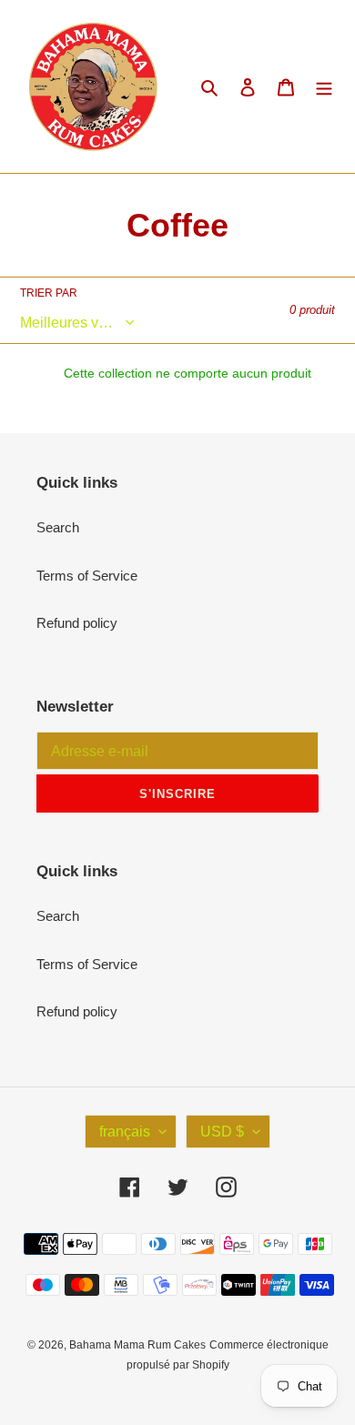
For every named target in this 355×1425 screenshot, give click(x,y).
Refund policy (76, 623)
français (124, 1131)
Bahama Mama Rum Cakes (137, 1345)
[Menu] (324, 86)
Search (57, 527)
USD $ (222, 1131)
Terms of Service (86, 575)
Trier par (48, 293)
